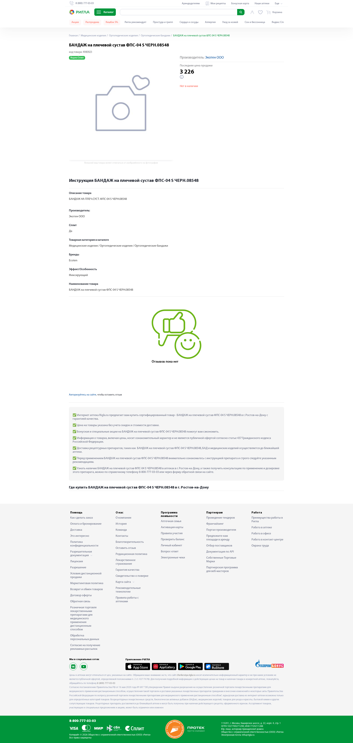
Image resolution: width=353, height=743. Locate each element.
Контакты (122, 536)
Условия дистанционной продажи (85, 575)
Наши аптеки (262, 3)
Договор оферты (81, 595)
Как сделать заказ (81, 517)
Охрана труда (260, 545)
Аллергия (210, 22)
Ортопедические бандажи (155, 35)
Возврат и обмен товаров (86, 589)
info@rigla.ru (248, 735)
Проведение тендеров (220, 517)
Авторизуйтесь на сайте (82, 394)
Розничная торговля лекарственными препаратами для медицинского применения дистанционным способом (83, 618)
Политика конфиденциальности (84, 544)
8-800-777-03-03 (82, 721)
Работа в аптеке (262, 527)
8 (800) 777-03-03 (106, 683)
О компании (123, 517)
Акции (75, 22)
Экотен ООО (214, 57)
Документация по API (220, 551)
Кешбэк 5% (112, 22)
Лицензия (76, 561)
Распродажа (92, 22)
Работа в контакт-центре (267, 539)
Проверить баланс (172, 539)
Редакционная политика (131, 554)
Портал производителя (221, 529)
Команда (121, 529)
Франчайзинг (215, 523)
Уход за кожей (230, 22)
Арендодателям (191, 3)
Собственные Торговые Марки (221, 559)
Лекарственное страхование (126, 562)
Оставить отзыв (126, 548)
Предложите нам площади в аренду (218, 538)
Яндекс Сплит (279, 22)
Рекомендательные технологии (128, 590)
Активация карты (172, 527)
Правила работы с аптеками (127, 599)
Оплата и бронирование (85, 523)
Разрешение (78, 567)
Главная (73, 35)
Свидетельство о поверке (132, 576)
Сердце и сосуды (189, 22)
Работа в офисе (261, 533)
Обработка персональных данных (84, 637)
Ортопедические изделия (123, 35)
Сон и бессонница (255, 22)
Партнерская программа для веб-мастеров (222, 569)
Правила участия (172, 533)
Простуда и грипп (163, 22)
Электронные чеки (173, 557)
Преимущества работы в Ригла (267, 519)
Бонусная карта (240, 3)
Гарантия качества (127, 569)
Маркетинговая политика (86, 583)
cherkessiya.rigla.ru (186, 675)
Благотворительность (130, 542)
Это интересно (79, 536)
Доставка (76, 529)
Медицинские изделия (93, 35)
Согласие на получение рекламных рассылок (85, 647)
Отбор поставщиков (219, 545)
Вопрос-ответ (170, 551)
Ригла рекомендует (135, 22)
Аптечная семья (171, 521)
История (121, 523)
